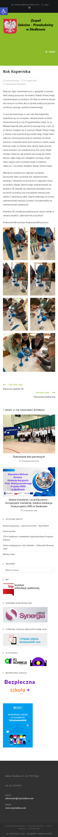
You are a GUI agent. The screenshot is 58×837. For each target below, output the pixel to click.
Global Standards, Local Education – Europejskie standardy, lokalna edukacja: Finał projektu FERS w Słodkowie (29, 503)
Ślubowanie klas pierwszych (29, 456)
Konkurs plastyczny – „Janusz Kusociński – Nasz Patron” (26, 526)
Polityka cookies (36, 826)
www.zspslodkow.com (15, 808)
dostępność (34, 829)
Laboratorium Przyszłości (16, 84)
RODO (48, 826)
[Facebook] (29, 7)
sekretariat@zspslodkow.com (26, 4)
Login (46, 4)
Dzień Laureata (9, 531)
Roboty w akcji (9, 554)
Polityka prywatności (15, 826)
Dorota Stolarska (12, 81)
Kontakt (22, 829)
